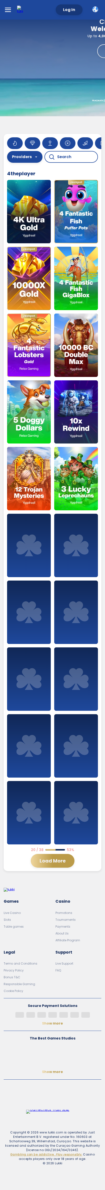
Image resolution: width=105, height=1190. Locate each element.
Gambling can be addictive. (46, 1154)
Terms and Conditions (20, 963)
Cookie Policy (13, 991)
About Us (62, 933)
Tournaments (65, 920)
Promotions (63, 913)
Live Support (64, 963)
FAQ (58, 970)
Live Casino (12, 913)
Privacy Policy (14, 970)
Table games (14, 926)
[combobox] (96, 9)
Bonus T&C (12, 977)
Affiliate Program (67, 940)
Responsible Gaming (19, 984)
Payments (62, 926)
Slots (7, 920)
